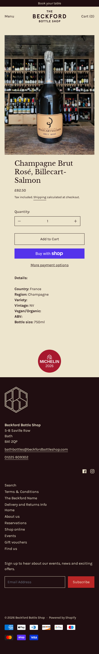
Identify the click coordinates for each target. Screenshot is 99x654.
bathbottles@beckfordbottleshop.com (36, 449)
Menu (9, 16)
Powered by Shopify (62, 617)
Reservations (15, 523)
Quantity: (22, 211)
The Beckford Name (21, 498)
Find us (11, 548)
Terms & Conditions (22, 491)
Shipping (39, 197)
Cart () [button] (87, 16)
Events (10, 536)
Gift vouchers (16, 542)
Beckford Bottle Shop (30, 617)
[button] (49, 95)
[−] (19, 221)
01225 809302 (16, 457)
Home (10, 510)
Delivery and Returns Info (26, 504)
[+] (75, 221)
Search (10, 485)
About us (12, 516)
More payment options (50, 265)
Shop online (15, 529)
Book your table (49, 3)
